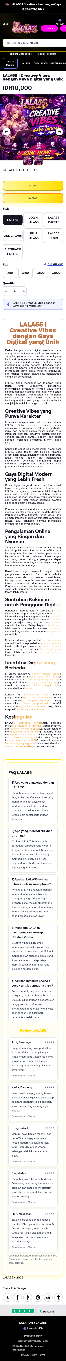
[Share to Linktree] (27, 1297)
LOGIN (49, 28)
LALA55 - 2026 (13, 1277)
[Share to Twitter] (7, 1297)
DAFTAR (33, 198)
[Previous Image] (6, 132)
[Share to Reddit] (48, 1297)
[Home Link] (24, 28)
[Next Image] (59, 132)
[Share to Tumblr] (58, 1297)
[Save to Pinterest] (38, 1297)
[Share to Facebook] (17, 1297)
